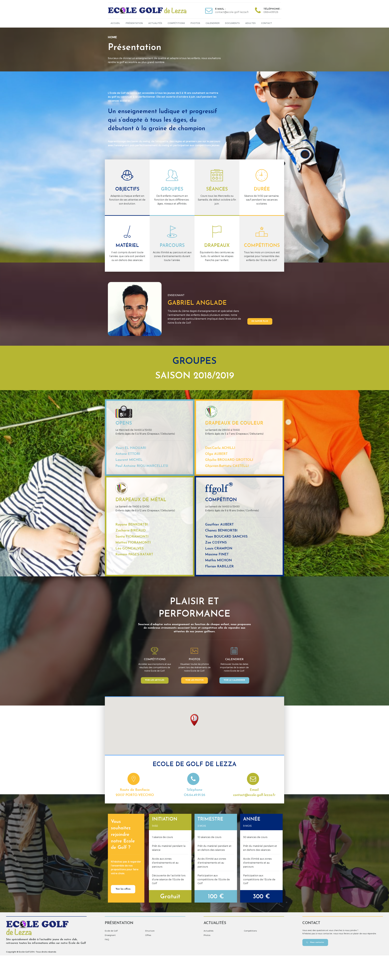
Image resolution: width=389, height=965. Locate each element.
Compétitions (176, 23)
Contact (266, 23)
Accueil (115, 23)
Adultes (250, 23)
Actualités (155, 23)
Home (112, 37)
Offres (148, 935)
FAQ (107, 939)
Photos (195, 23)
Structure (149, 931)
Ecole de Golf (111, 931)
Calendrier (213, 23)
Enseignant (110, 935)
